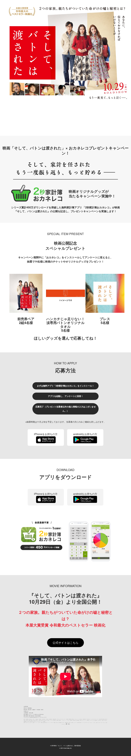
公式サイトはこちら (65, 643)
